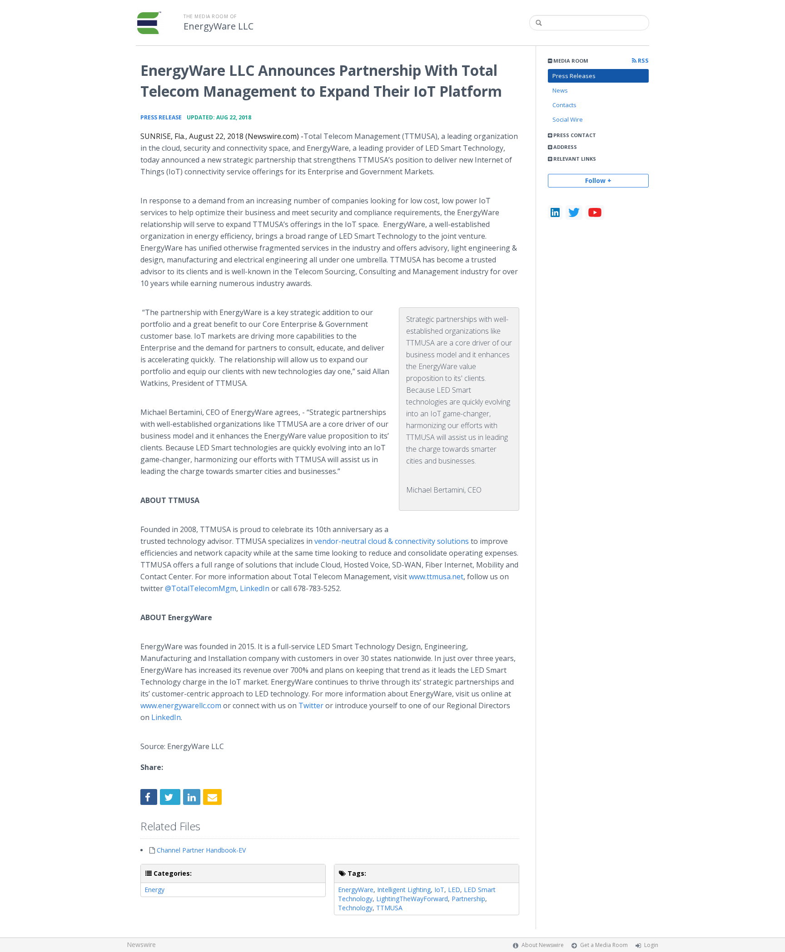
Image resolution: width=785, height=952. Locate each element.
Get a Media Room (604, 945)
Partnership (468, 898)
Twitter (310, 705)
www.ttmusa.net (436, 577)
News (560, 90)
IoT (439, 889)
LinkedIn (254, 588)
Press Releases (574, 76)
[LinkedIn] (555, 212)
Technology (355, 907)
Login (651, 945)
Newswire (141, 944)
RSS (642, 61)
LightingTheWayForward (412, 898)
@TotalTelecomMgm (200, 588)
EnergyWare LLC (218, 26)
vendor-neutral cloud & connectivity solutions (391, 541)
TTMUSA (389, 907)
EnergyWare (355, 889)
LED (454, 889)
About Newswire (543, 945)
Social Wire (567, 119)
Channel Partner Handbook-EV (201, 850)
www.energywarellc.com (180, 705)
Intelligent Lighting (404, 889)
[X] (574, 212)
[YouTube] (595, 212)
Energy (154, 889)
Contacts (564, 105)
